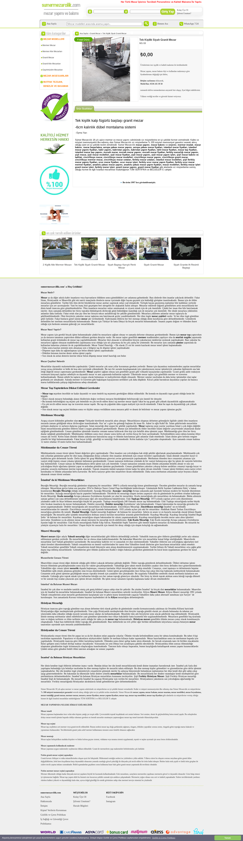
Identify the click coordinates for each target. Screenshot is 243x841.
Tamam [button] (227, 838)
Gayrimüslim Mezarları (52, 70)
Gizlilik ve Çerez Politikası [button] (163, 838)
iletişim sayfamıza (147, 81)
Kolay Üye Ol (182, 10)
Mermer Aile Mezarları (52, 51)
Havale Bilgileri (80, 806)
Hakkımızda (46, 801)
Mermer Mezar (49, 45)
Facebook (110, 797)
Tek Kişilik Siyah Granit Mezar (114, 33)
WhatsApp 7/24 (191, 23)
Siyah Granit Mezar (154, 264)
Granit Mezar (48, 57)
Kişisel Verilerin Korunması (53, 810)
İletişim (44, 806)
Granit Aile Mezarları (51, 64)
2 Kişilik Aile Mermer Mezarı (57, 264)
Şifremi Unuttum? (184, 13)
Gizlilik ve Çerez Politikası (53, 815)
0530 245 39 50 (156, 84)
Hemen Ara (162, 23)
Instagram (110, 801)
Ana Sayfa (51, 23)
